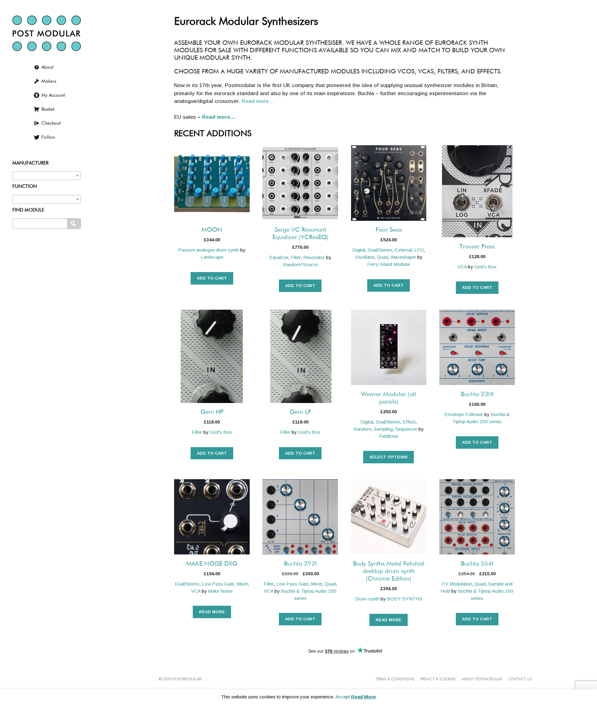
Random (362, 429)
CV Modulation (457, 583)
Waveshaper (403, 257)
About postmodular (482, 679)
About (47, 67)
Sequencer (406, 429)
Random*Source (300, 264)
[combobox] (46, 175)
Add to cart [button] (212, 278)
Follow (48, 137)
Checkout (51, 123)
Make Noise (220, 591)
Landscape (212, 257)
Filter (296, 257)
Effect (409, 421)
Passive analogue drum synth (208, 249)
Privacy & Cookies (438, 679)
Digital (358, 249)
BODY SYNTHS (404, 598)
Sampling (383, 429)
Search (74, 224)
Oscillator (364, 257)
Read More (363, 696)
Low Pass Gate (218, 583)
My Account (53, 95)
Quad (382, 257)
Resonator (314, 257)
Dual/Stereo (380, 249)
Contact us (520, 679)
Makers (48, 81)
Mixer (242, 583)
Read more (212, 611)
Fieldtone (388, 436)
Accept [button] (343, 696)
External (403, 249)
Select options (388, 457)
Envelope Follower (463, 414)
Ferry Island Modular (388, 264)
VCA (462, 266)
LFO (419, 249)
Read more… (258, 101)
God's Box (485, 266)
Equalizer (278, 257)
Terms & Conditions (395, 679)
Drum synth (367, 598)
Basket (47, 109)
